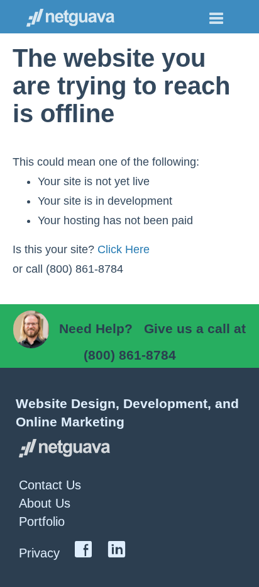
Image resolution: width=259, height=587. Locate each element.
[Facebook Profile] (83, 551)
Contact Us (50, 485)
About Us (44, 503)
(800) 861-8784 (130, 355)
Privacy (39, 553)
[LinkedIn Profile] (116, 551)
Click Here (123, 249)
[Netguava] (73, 16)
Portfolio (42, 521)
